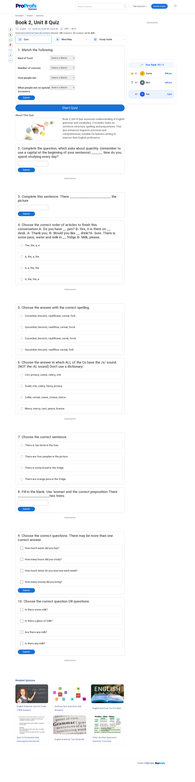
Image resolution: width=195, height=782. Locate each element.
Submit (26, 97)
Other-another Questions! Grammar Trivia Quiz (104, 739)
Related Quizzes (25, 680)
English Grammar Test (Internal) (69, 739)
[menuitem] (139, 7)
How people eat (27, 77)
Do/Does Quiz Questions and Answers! (68, 708)
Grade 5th (54, 29)
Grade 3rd (36, 29)
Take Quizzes (139, 6)
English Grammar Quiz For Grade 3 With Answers (31, 708)
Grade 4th (45, 29)
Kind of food (25, 58)
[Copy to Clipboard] (11, 55)
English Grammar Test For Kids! (107, 708)
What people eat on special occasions (34, 89)
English (23, 29)
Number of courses (29, 67)
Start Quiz (70, 108)
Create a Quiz (159, 6)
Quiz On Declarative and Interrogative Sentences (28, 739)
